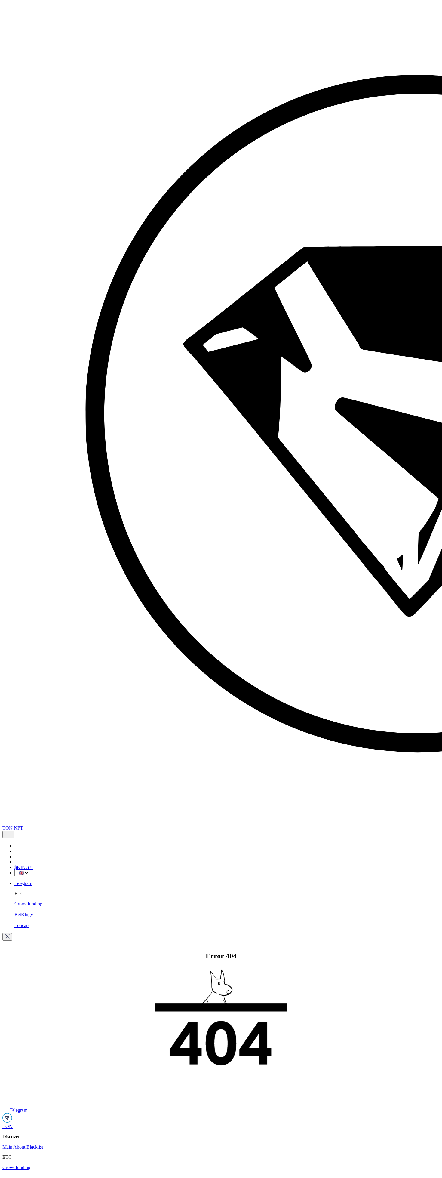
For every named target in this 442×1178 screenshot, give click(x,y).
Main (7, 1146)
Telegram (23, 883)
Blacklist (34, 1146)
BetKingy (23, 914)
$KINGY (23, 867)
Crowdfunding (28, 903)
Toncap (21, 925)
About (19, 1146)
